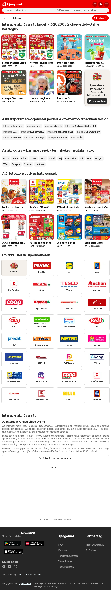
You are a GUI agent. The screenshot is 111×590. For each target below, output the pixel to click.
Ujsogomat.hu (25, 583)
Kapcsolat (63, 550)
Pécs (34, 126)
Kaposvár (57, 137)
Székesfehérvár (60, 131)
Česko (21, 574)
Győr (10, 131)
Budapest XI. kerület (80, 126)
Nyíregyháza (32, 131)
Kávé (23, 158)
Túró (5, 164)
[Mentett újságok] (94, 4)
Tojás (43, 158)
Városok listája (65, 561)
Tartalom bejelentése (68, 555)
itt (45, 438)
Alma (15, 158)
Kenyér (98, 158)
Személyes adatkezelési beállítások (50, 583)
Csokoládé (70, 158)
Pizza (6, 158)
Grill (89, 158)
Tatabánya (34, 137)
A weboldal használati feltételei (84, 583)
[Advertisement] (55, 490)
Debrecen (13, 126)
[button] (100, 4)
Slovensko (39, 574)
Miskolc (53, 126)
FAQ (60, 544)
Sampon (16, 164)
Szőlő (52, 158)
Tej (60, 158)
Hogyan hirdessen (95, 544)
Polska (29, 574)
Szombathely (88, 131)
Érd (77, 137)
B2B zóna (91, 550)
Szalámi (28, 164)
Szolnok (12, 137)
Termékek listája (66, 566)
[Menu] (106, 4)
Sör (82, 158)
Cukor (33, 158)
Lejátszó (39, 164)
